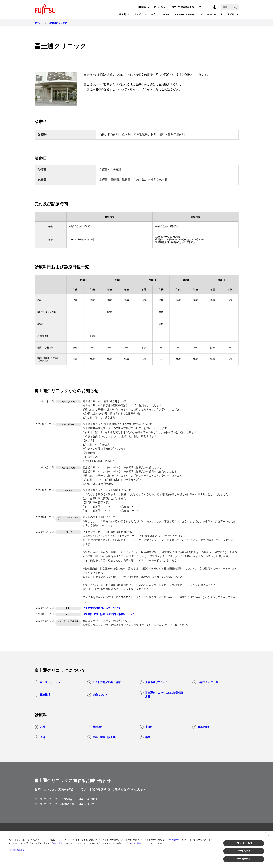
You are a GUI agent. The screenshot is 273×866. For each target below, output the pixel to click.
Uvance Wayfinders (184, 14)
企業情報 (141, 7)
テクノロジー (205, 14)
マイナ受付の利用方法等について (102, 608)
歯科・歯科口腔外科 (104, 737)
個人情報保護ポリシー (18, 850)
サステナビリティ (230, 14)
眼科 (42, 737)
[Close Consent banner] (268, 835)
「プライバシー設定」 (133, 843)
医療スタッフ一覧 (208, 682)
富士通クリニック (50, 682)
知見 (153, 14)
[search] (235, 7)
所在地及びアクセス (156, 682)
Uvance (165, 14)
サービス (138, 14)
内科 (42, 726)
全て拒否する (243, 851)
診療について (100, 694)
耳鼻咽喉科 (204, 726)
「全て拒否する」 (58, 843)
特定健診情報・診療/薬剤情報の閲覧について (109, 614)
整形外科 (98, 726)
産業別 (122, 14)
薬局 (147, 737)
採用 (201, 7)
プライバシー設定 (244, 843)
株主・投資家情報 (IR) (183, 7)
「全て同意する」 (174, 840)
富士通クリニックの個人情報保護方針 (164, 694)
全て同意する (243, 859)
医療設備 (45, 694)
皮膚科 (149, 726)
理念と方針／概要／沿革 (107, 682)
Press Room (160, 7)
